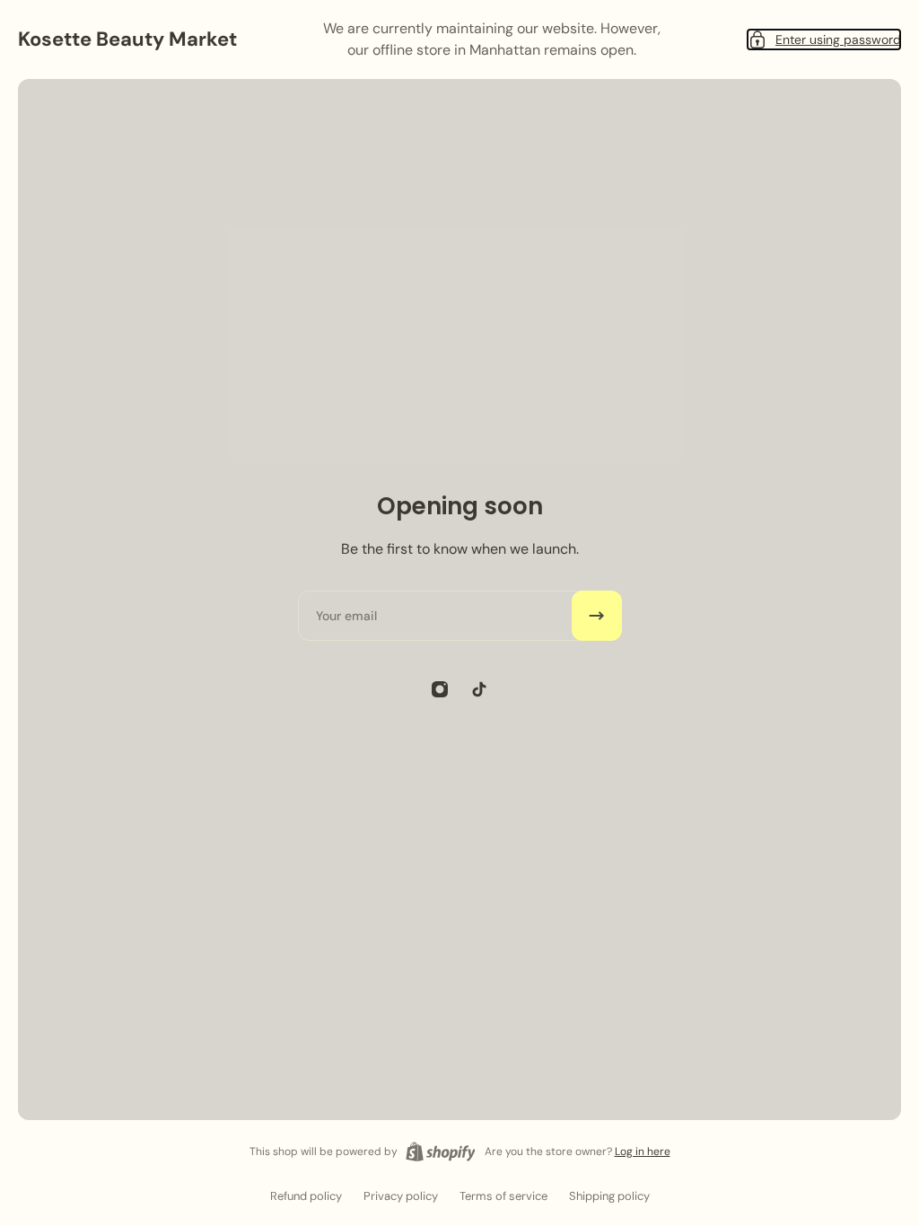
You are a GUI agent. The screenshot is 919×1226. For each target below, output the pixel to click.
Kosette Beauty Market (127, 39)
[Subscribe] (597, 616)
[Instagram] (440, 689)
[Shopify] (441, 1151)
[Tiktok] (479, 689)
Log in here (642, 1151)
